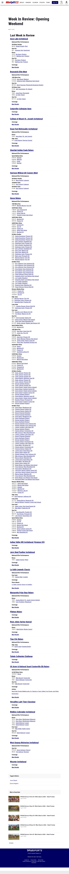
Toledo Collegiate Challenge (21, 656)
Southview (26, 50)
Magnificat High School (32, 81)
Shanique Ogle (19, 50)
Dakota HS (28, 318)
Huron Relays (15, 198)
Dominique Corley (20, 243)
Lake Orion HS (27, 331)
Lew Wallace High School (31, 276)
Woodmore (28, 602)
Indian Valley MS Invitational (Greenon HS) (27, 542)
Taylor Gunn (18, 321)
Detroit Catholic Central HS (29, 470)
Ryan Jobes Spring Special (21, 622)
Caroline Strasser (20, 306)
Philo (26, 560)
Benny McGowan (20, 680)
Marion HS (25, 250)
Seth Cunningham (20, 89)
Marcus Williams (19, 502)
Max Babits (18, 508)
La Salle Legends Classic (20, 569)
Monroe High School (29, 319)
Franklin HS (28, 512)
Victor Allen (20, 342)
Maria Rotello (19, 180)
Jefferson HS (27, 496)
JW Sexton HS (26, 445)
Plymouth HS (25, 256)
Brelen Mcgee (19, 465)
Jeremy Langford (19, 427)
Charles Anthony (19, 431)
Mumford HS (20, 219)
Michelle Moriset (21, 205)
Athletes (42, 2)
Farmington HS (29, 431)
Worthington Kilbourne (29, 719)
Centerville (27, 678)
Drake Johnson (19, 373)
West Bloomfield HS (27, 321)
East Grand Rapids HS (29, 506)
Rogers (19, 346)
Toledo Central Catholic (30, 387)
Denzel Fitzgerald (20, 413)
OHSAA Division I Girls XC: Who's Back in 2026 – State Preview (37, 834)
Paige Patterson (19, 274)
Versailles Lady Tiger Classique (22, 702)
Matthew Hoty (20, 56)
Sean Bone (20, 331)
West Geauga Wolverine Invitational (24, 742)
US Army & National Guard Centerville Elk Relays (29, 666)
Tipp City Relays (16, 639)
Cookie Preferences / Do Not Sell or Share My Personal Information (34, 862)
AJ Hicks (18, 95)
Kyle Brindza (20, 514)
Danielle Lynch (19, 312)
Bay (26, 46)
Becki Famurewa (21, 85)
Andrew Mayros (21, 500)
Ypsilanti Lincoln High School (25, 215)
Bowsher (25, 278)
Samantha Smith (19, 276)
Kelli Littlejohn (19, 241)
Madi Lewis (18, 256)
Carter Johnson (19, 376)
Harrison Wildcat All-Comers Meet (24, 173)
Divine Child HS (21, 213)
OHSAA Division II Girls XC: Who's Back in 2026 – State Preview (37, 796)
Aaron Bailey (18, 407)
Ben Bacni (18, 54)
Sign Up (55, 2)
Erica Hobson (18, 269)
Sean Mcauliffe (20, 512)
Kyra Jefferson (19, 263)
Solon (22, 95)
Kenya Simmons (21, 750)
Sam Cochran (19, 184)
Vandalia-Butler (26, 646)
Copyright (33, 853)
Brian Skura (19, 719)
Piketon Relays (16, 612)
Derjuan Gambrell (20, 384)
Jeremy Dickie (20, 340)
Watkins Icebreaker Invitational (22, 712)
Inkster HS (28, 409)
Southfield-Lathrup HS (23, 352)
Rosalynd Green (19, 285)
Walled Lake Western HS (32, 323)
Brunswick (26, 93)
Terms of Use (40, 860)
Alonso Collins (19, 452)
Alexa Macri (19, 136)
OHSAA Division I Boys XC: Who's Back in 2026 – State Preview (37, 806)
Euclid (18, 161)
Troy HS (29, 205)
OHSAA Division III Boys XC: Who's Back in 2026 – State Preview (37, 825)
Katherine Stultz (21, 81)
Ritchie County (28, 629)
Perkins (24, 54)
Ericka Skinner (18, 140)
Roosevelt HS (29, 500)
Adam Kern (20, 337)
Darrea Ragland (14, 783)
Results (22, 2)
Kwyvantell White (19, 479)
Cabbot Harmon (20, 560)
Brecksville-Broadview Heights (35, 85)
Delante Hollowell (20, 424)
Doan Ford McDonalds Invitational (23, 129)
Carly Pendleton (20, 602)
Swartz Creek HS (29, 340)
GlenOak (19, 157)
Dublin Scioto (26, 729)
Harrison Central (27, 140)
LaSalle (25, 577)
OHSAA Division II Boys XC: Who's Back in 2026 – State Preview (37, 815)
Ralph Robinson (20, 723)
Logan (26, 723)
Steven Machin (19, 378)
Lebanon (26, 180)
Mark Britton (19, 629)
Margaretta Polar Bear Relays (22, 592)
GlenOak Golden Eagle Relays (22, 150)
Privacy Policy (33, 860)
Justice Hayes (19, 450)
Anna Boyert (20, 79)
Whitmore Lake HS (29, 378)
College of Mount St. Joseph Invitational (26, 119)
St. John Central (27, 136)
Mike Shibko (18, 729)
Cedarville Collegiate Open (20, 109)
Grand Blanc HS (28, 450)
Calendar (35, 2)
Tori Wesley (18, 314)
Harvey (28, 750)
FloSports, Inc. (38, 853)
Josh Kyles (18, 470)
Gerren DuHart (19, 387)
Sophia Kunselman (20, 236)
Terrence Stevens (19, 409)
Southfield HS (27, 241)
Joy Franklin (18, 278)
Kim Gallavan (19, 752)
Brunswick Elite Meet (18, 72)
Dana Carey (18, 250)
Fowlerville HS (26, 508)
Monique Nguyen (19, 258)
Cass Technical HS (22, 210)
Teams (48, 2)
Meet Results (15, 67)
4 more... (11, 843)
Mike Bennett (19, 678)
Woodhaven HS (27, 407)
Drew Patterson (18, 496)
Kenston (26, 752)
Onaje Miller (18, 445)
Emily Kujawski (20, 318)
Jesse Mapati (13, 780)
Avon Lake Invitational (19, 39)
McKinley (19, 159)
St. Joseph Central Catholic (32, 600)
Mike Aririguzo (19, 433)
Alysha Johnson (21, 323)
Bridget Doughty (20, 46)
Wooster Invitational (18, 762)
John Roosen (18, 516)
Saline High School (22, 230)
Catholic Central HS (28, 389)
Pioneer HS (20, 211)
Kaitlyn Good (17, 646)
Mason (19, 674)
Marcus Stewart (19, 458)
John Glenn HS (29, 427)
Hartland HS (20, 225)
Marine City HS (28, 312)
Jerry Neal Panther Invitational (22, 552)
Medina (26, 79)
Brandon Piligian (19, 400)
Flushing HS (27, 302)
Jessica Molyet (20, 600)
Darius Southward (20, 418)
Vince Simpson (19, 467)
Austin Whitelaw (21, 339)
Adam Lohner (18, 506)
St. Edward (29, 89)
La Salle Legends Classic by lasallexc (22, 584)
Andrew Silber (19, 577)
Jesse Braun (19, 93)
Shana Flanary (19, 319)
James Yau (20, 333)
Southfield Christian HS (30, 342)
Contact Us (26, 860)
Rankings (28, 2)
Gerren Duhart (19, 389)
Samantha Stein (18, 302)
